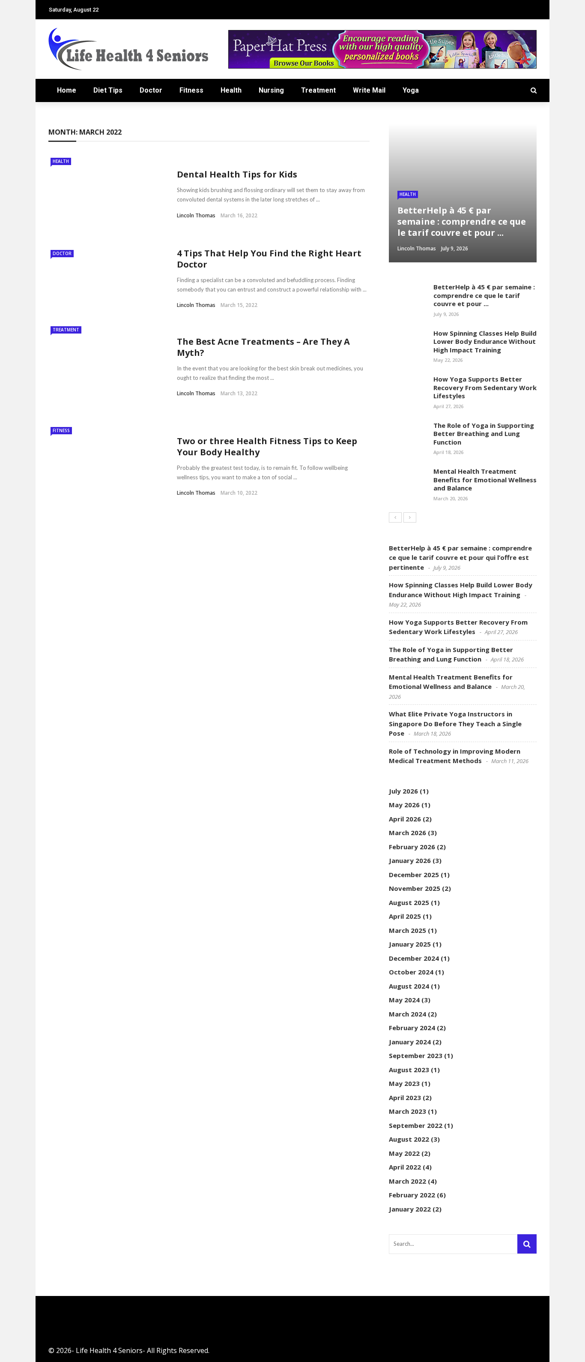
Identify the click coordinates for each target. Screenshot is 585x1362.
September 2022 (415, 1125)
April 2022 (405, 1167)
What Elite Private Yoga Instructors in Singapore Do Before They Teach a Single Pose (455, 723)
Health (231, 90)
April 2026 (405, 819)
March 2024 (407, 1014)
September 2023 (415, 1055)
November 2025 (414, 888)
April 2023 (405, 1097)
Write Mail (369, 90)
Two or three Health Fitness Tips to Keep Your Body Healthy (267, 446)
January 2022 (410, 1209)
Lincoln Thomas (196, 215)
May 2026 (404, 804)
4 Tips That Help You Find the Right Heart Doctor (269, 258)
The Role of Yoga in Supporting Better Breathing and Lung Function (483, 433)
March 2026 (407, 832)
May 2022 (404, 1153)
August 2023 (409, 1069)
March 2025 (407, 930)
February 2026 (412, 846)
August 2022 (409, 1139)
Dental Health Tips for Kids (237, 174)
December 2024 (414, 958)
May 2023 (404, 1083)
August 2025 (409, 902)
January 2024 (410, 1041)
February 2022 (412, 1195)
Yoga (411, 90)
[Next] (409, 517)
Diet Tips (107, 90)
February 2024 (412, 1027)
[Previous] (395, 517)
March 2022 (407, 1181)
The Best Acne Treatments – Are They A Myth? (263, 347)
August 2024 (409, 986)
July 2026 (403, 791)
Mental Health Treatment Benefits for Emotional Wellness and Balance (485, 479)
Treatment (318, 90)
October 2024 (411, 972)
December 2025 (414, 874)
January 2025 (410, 944)
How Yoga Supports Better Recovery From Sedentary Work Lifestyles (485, 387)
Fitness (191, 90)
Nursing (271, 90)
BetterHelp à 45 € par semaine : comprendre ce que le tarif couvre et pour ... (484, 295)
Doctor (151, 90)
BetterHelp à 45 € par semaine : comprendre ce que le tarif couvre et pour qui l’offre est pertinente (460, 557)
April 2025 (405, 916)
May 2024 (404, 999)
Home (66, 90)
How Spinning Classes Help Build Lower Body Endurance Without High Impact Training (485, 341)
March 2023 (407, 1111)
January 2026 (410, 860)
